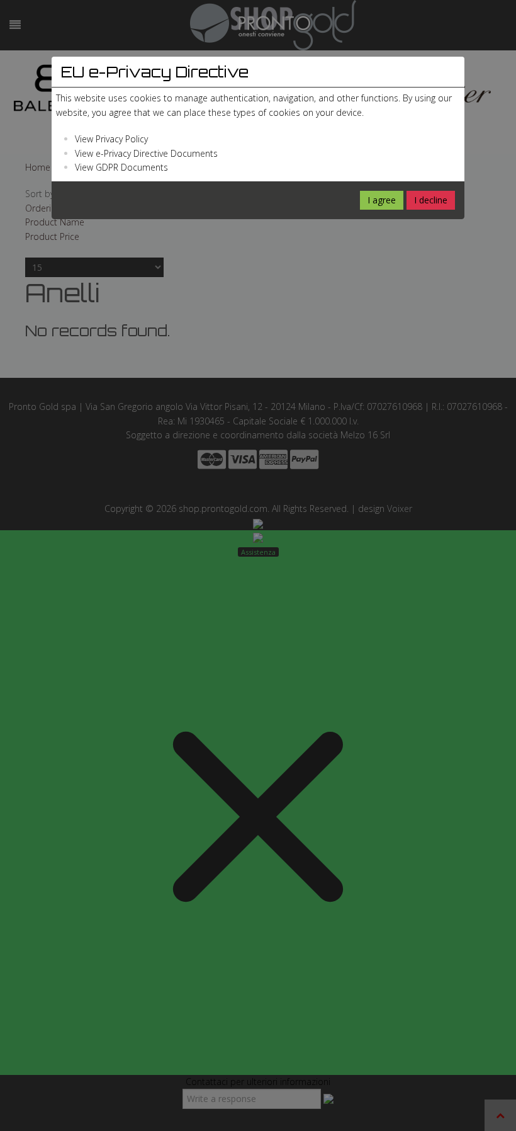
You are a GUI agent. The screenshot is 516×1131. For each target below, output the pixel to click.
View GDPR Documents (121, 167)
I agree (381, 200)
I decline (430, 200)
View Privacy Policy (111, 139)
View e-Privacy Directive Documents (146, 153)
